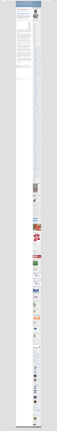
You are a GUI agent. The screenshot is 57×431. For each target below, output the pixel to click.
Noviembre (35, 394)
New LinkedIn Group (35, 94)
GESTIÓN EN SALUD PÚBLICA (26, 2)
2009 (33, 180)
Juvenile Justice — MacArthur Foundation (37, 74)
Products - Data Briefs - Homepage (36, 167)
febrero (34, 45)
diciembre (35, 39)
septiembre (35, 41)
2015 (33, 38)
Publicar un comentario (18, 67)
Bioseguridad (35, 366)
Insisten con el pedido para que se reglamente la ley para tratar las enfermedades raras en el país (24, 13)
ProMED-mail (35, 79)
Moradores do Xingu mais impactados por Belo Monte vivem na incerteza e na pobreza (37, 405)
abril (34, 44)
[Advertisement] (21, 73)
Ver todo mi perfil (34, 215)
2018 (33, 36)
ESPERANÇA (37, 417)
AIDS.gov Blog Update (35, 135)
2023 (33, 33)
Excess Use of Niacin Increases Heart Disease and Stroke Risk (38, 386)
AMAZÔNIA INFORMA (36, 404)
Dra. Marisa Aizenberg (36, 378)
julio (34, 42)
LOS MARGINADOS (35, 362)
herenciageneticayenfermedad (36, 353)
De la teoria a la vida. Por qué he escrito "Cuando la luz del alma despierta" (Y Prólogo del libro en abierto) (38, 376)
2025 (33, 32)
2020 (33, 35)
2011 (33, 179)
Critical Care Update (35, 101)
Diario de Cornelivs (35, 374)
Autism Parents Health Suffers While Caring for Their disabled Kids (38, 396)
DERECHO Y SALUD (35, 370)
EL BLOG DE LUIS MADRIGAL (36, 382)
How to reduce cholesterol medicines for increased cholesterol (38, 411)
